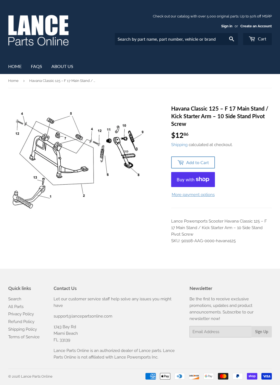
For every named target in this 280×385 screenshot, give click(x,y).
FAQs (36, 66)
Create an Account (256, 26)
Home (15, 66)
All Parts (16, 306)
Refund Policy (21, 321)
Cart (261, 38)
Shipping (179, 144)
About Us (62, 66)
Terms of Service (24, 336)
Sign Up (261, 331)
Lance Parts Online (36, 376)
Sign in (226, 26)
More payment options (193, 194)
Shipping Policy (22, 329)
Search (14, 299)
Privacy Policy (21, 314)
